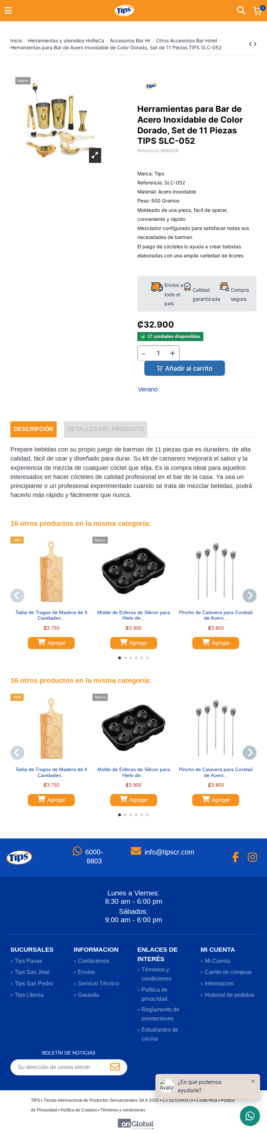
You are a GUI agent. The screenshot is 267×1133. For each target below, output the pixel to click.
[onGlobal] (136, 1123)
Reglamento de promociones (160, 1014)
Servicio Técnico (98, 983)
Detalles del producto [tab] (105, 429)
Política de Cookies (78, 1110)
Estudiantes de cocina (159, 1034)
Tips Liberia (29, 995)
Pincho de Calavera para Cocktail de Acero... (215, 615)
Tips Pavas (28, 961)
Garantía (88, 995)
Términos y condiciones (156, 974)
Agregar (56, 643)
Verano (148, 389)
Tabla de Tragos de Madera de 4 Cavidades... (51, 615)
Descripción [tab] (33, 429)
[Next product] (255, 44)
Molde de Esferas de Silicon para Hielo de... (133, 615)
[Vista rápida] (56, 604)
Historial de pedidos (229, 995)
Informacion (219, 983)
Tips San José (32, 972)
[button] (119, 657)
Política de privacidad (154, 994)
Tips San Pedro (34, 983)
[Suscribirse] (115, 1067)
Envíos (86, 972)
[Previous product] (251, 44)
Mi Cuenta (217, 961)
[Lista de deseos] (46, 604)
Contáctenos (93, 961)
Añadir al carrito (188, 368)
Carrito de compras (228, 972)
